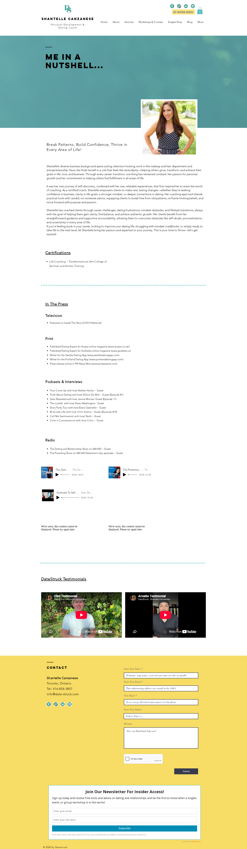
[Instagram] (193, 6)
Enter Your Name (132, 669)
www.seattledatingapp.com (103, 355)
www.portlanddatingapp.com (106, 359)
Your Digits (129, 695)
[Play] (57, 474)
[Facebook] (172, 6)
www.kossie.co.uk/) (119, 346)
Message (128, 723)
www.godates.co (121, 350)
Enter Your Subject (133, 709)
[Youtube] (179, 6)
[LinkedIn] (186, 6)
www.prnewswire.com (104, 363)
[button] (200, 10)
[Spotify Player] (130, 494)
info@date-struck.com (63, 694)
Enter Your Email (132, 682)
